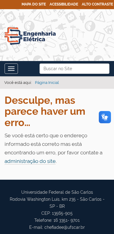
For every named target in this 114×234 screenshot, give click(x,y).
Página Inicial (47, 82)
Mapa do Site (34, 4)
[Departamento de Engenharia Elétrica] (30, 36)
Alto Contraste (97, 4)
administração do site (30, 161)
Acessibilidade (64, 4)
